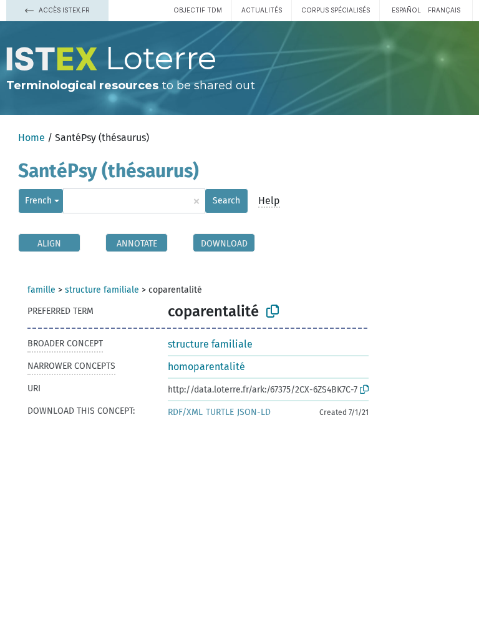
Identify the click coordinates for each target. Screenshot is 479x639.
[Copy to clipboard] (272, 311)
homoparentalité (206, 367)
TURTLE (220, 412)
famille (41, 290)
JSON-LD (254, 412)
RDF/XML (185, 412)
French (38, 200)
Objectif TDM (197, 10)
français (444, 10)
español (406, 10)
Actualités (261, 10)
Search (226, 200)
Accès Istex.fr (63, 10)
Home (31, 138)
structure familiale (102, 290)
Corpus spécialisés (335, 10)
